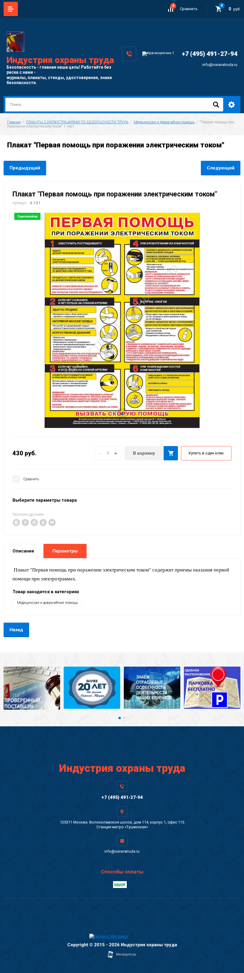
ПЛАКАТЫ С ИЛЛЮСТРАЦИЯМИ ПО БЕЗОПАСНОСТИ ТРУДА (77, 122)
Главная (14, 122)
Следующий (220, 168)
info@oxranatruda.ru (219, 64)
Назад (16, 629)
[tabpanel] (122, 320)
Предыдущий (25, 168)
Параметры (65, 551)
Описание (23, 551)
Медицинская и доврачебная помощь (164, 122)
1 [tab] (122, 413)
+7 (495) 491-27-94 (209, 53)
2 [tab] (124, 718)
